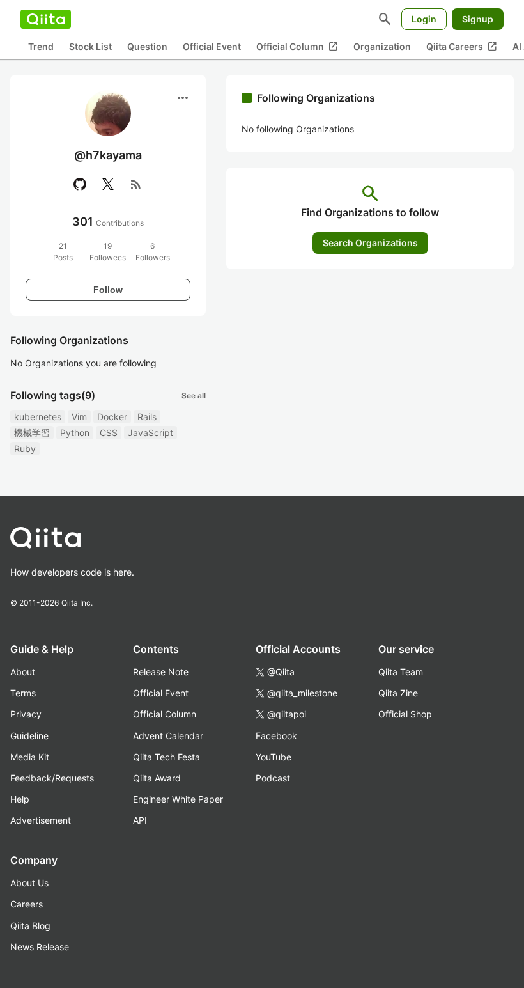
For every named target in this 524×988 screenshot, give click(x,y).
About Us (29, 882)
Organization (382, 46)
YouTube (273, 756)
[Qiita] (45, 19)
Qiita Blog (30, 925)
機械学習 (32, 432)
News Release (39, 946)
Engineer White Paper (178, 799)
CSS (109, 432)
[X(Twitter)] (108, 184)
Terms (23, 692)
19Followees (107, 251)
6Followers (152, 251)
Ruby (25, 448)
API (140, 820)
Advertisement (40, 820)
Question (147, 46)
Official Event (212, 46)
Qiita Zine (398, 692)
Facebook (276, 735)
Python (74, 432)
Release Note (161, 671)
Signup (477, 18)
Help (19, 799)
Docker (112, 416)
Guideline (29, 735)
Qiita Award (157, 777)
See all (193, 395)
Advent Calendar (168, 735)
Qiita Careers (461, 46)
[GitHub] (80, 184)
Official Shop (405, 714)
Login (424, 18)
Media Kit (29, 756)
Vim (79, 416)
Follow (108, 290)
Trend (41, 46)
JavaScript (150, 432)
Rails (147, 416)
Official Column (297, 46)
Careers (26, 903)
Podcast (273, 777)
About (22, 671)
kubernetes (37, 416)
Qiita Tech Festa (166, 756)
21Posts (63, 251)
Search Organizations (370, 242)
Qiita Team (400, 671)
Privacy (26, 714)
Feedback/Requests (52, 777)
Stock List (90, 46)
